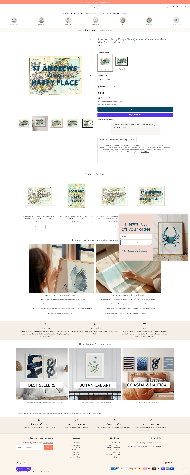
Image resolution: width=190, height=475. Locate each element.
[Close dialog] (185, 217)
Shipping (123, 140)
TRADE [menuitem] (124, 14)
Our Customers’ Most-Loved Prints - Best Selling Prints (42, 402)
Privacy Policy (48, 443)
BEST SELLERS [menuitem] (91, 14)
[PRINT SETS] (68, 20)
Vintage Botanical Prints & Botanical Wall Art (95, 402)
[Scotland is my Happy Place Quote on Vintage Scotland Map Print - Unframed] (76, 196)
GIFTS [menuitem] (101, 14)
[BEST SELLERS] (14, 20)
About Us (76, 443)
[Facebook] (17, 463)
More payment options (105, 119)
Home (20, 413)
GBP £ (169, 463)
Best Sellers (76, 450)
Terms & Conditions (113, 455)
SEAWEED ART (96, 24)
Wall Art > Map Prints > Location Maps (36, 413)
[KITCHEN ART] (176, 20)
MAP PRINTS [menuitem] (79, 14)
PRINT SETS (68, 24)
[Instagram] (20, 463)
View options (39, 227)
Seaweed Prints (74, 457)
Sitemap (117, 457)
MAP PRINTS (41, 24)
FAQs (78, 447)
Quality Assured (112, 140)
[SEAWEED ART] (96, 20)
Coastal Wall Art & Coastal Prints (148, 402)
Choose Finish (103, 52)
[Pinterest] (24, 463)
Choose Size (102, 75)
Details (101, 140)
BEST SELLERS (14, 24)
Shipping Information (112, 445)
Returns (132, 140)
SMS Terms (116, 452)
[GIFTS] (123, 20)
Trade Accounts (74, 445)
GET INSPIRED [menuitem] (112, 14)
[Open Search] (167, 7)
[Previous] (19, 76)
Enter (136, 242)
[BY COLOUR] (149, 20)
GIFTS (122, 24)
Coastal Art (76, 455)
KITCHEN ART (176, 24)
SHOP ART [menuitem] (66, 14)
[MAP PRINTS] (41, 20)
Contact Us (116, 443)
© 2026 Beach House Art (25, 472)
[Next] (90, 76)
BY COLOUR (149, 24)
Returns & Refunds (113, 447)
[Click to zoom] (90, 40)
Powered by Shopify (42, 472)
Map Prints (76, 452)
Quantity (101, 87)
